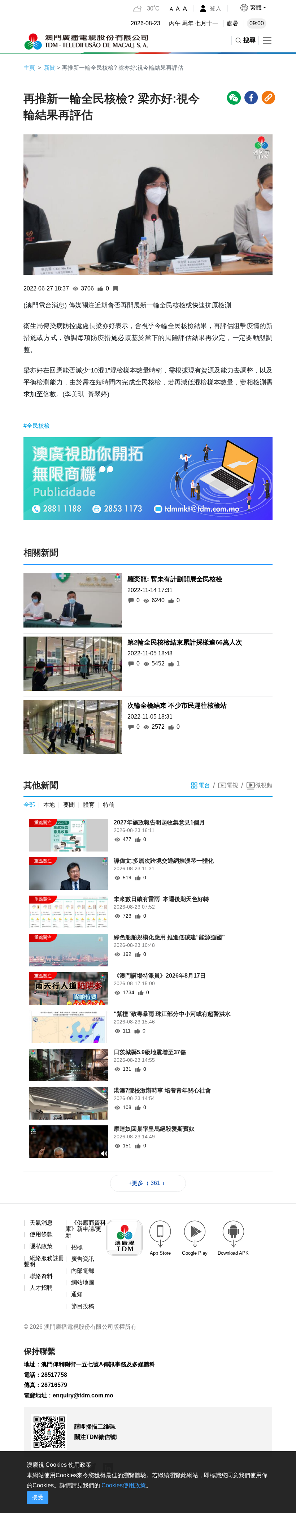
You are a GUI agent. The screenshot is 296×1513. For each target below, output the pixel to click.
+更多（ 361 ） (148, 1183)
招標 (77, 1247)
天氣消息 (41, 1223)
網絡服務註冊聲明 (44, 1261)
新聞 (50, 68)
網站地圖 (82, 1282)
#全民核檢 (36, 426)
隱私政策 (41, 1246)
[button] (253, 7)
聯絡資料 (41, 1276)
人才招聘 (41, 1288)
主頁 (29, 68)
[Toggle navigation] (267, 40)
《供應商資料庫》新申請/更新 (85, 1229)
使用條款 (41, 1234)
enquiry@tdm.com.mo (83, 1395)
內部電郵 (82, 1271)
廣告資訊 (82, 1259)
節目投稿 (82, 1306)
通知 (77, 1294)
